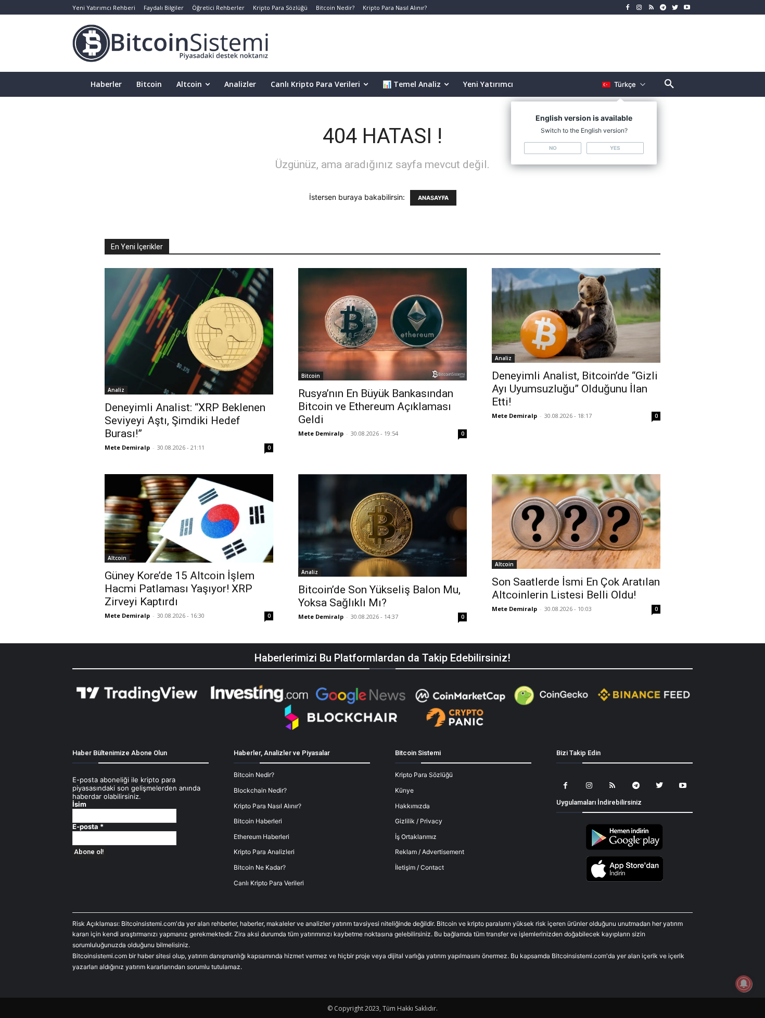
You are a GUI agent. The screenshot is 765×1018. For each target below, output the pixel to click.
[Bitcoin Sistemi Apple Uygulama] (624, 880)
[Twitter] (675, 8)
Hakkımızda (412, 806)
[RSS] (651, 8)
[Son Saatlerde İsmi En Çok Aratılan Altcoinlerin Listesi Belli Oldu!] (576, 521)
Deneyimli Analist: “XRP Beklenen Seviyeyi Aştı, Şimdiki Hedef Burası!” (185, 420)
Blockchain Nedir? (260, 790)
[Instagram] (639, 8)
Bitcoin (310, 375)
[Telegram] (663, 8)
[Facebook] (627, 8)
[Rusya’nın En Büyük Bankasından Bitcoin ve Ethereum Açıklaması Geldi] (382, 324)
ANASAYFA (433, 197)
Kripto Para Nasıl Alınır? (267, 806)
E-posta (88, 827)
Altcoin (117, 558)
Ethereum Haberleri (261, 837)
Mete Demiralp (127, 447)
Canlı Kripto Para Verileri (269, 883)
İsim (79, 804)
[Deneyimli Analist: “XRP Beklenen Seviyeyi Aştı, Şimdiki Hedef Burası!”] (189, 331)
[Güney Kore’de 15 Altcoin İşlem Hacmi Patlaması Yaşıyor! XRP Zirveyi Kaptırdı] (189, 518)
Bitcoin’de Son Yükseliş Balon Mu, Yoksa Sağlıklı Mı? (379, 596)
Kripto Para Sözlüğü (424, 775)
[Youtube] (687, 8)
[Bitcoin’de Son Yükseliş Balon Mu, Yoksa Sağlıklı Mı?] (382, 525)
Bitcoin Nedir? (254, 775)
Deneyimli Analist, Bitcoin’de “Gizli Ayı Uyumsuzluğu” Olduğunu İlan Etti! (575, 389)
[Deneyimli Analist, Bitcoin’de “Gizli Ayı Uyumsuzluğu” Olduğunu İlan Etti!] (576, 315)
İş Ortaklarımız (416, 837)
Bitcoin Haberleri (258, 821)
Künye (404, 790)
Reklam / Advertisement (429, 852)
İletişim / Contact (419, 867)
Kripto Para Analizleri (264, 852)
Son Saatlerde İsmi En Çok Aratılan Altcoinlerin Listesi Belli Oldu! (576, 588)
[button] (669, 84)
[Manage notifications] (743, 983)
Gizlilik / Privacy (418, 821)
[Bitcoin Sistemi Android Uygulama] (624, 848)
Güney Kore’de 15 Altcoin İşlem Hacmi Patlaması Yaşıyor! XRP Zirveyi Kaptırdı (179, 588)
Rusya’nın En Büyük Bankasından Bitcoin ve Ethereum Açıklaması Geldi (375, 406)
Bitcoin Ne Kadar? (260, 867)
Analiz (116, 389)
